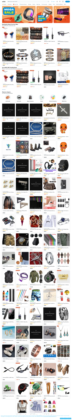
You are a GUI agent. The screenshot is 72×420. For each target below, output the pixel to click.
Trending (29, 4)
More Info (69, 418)
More (65, 4)
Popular (4, 4)
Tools (54, 4)
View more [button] (4, 46)
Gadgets (50, 4)
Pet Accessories (44, 4)
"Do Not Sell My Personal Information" (49, 416)
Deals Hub (16, 4)
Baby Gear (38, 4)
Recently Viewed (24, 4)
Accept (61, 418)
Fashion (33, 4)
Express (10, 4)
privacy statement (39, 415)
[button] (54, 1)
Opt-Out (65, 418)
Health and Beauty (59, 4)
